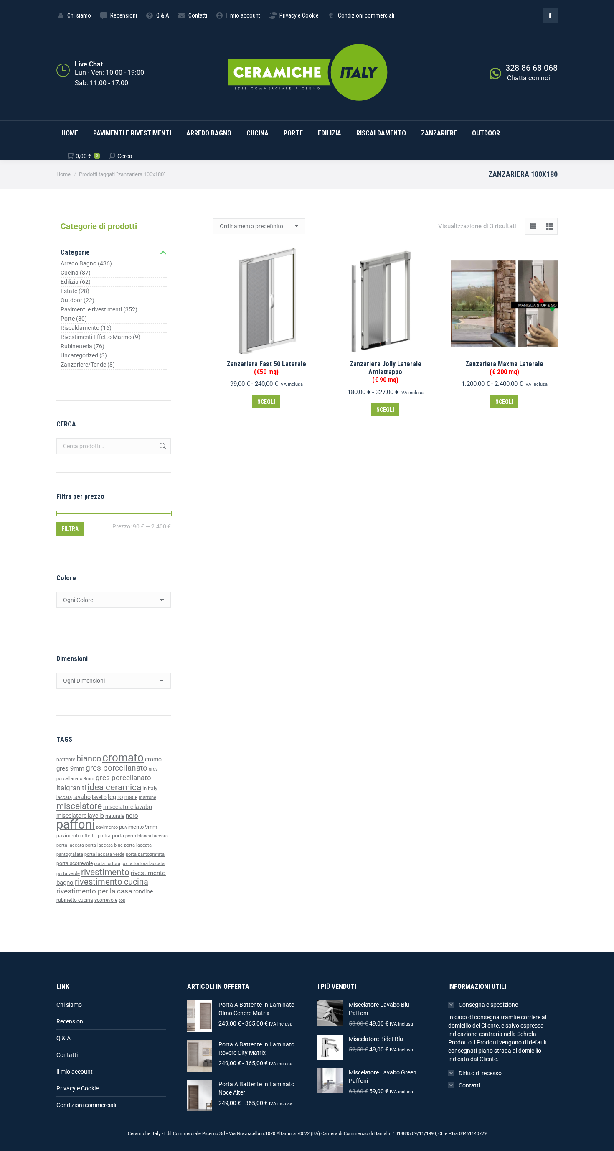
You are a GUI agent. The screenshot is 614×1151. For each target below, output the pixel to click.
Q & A (63, 1038)
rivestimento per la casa (94, 891)
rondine (143, 891)
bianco (88, 758)
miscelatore (79, 806)
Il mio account (74, 1071)
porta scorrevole (74, 863)
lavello (99, 797)
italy (152, 788)
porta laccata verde (104, 854)
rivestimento (105, 872)
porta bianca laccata (146, 836)
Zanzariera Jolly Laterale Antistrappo (385, 372)
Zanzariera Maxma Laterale (504, 368)
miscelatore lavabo (127, 807)
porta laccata (70, 845)
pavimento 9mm (138, 827)
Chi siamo (69, 1004)
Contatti (67, 1054)
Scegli (266, 401)
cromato (123, 757)
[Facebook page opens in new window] (550, 15)
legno (115, 797)
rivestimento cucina (111, 882)
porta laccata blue (104, 845)
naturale (114, 816)
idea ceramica (114, 787)
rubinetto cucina (74, 900)
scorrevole (105, 900)
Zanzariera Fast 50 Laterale (266, 368)
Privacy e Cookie (77, 1088)
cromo (153, 759)
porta (118, 835)
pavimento (107, 827)
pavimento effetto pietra (83, 836)
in (144, 788)
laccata (64, 797)
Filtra (70, 529)
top (122, 900)
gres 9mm (70, 768)
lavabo (82, 797)
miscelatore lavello (80, 815)
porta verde (68, 873)
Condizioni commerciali (86, 1105)
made (130, 797)
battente (65, 760)
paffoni (75, 824)
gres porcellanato (116, 768)
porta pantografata (145, 854)
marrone (147, 797)
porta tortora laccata (143, 863)
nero (132, 815)
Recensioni (70, 1021)
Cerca (162, 446)
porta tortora (107, 863)
